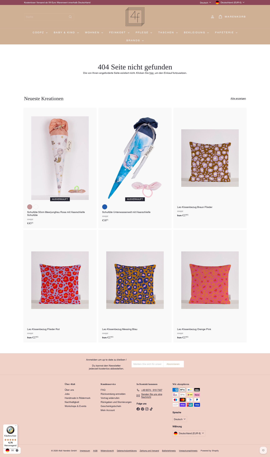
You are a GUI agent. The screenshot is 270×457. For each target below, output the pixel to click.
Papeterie (225, 32)
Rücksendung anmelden (113, 394)
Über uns (69, 390)
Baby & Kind (65, 32)
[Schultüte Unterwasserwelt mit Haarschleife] (135, 166)
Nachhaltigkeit (72, 402)
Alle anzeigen (238, 98)
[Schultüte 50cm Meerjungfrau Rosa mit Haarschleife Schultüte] (60, 168)
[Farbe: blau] (104, 206)
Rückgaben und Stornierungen (116, 402)
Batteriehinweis (169, 450)
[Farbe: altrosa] (29, 206)
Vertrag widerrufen (110, 398)
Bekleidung (195, 32)
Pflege (143, 32)
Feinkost (118, 32)
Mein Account (108, 410)
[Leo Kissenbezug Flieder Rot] (60, 286)
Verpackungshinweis (188, 450)
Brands (133, 40)
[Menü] (16, 426)
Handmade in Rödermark (77, 398)
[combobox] (49, 16)
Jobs (67, 394)
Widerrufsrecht (107, 450)
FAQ (103, 390)
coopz (39, 32)
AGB (95, 450)
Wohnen (93, 32)
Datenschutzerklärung (127, 450)
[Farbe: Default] (35, 206)
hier (151, 72)
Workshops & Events (75, 406)
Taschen (166, 32)
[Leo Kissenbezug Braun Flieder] (210, 164)
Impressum (85, 450)
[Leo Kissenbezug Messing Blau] (135, 286)
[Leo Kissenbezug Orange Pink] (210, 286)
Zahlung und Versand (149, 450)
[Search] (70, 16)
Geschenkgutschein (111, 406)
